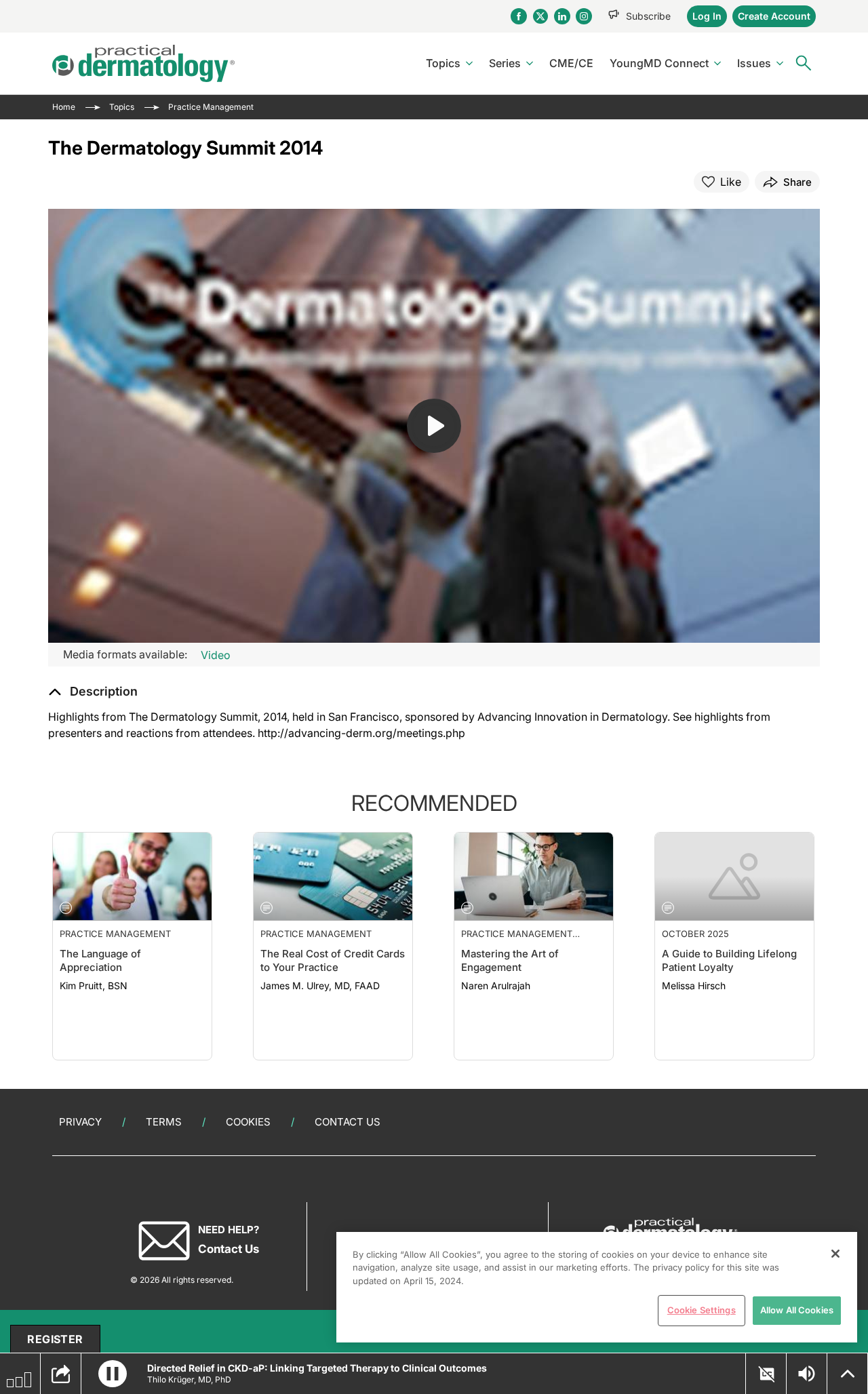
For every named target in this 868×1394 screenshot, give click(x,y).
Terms (164, 1121)
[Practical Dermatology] (143, 63)
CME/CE (571, 63)
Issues (754, 63)
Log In (707, 16)
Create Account (774, 16)
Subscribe (648, 16)
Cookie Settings (701, 1310)
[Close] (835, 1254)
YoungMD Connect (659, 63)
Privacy (80, 1121)
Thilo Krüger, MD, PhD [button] (189, 1379)
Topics (443, 63)
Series (505, 63)
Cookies (248, 1121)
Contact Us (347, 1121)
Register (55, 1339)
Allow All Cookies (796, 1310)
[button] (93, 691)
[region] (596, 1287)
